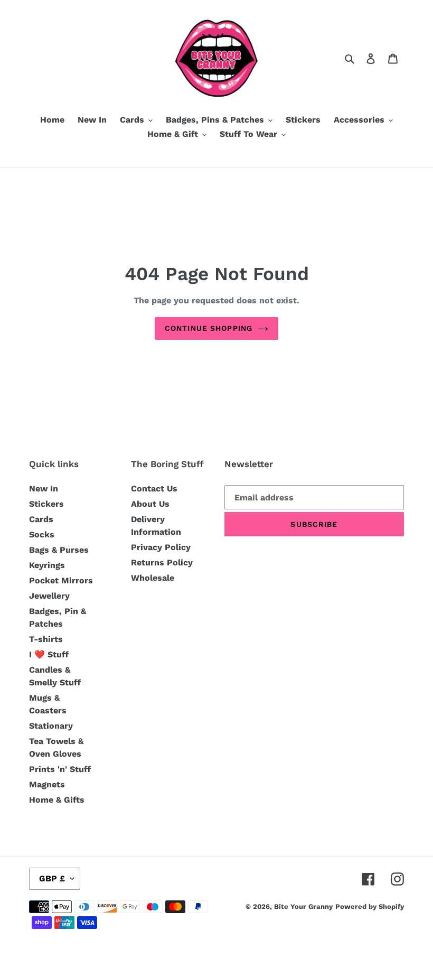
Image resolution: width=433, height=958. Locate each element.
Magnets (47, 784)
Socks (41, 534)
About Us (150, 504)
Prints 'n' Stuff (60, 769)
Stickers (46, 504)
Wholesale (152, 578)
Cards (41, 519)
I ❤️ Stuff (49, 654)
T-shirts (46, 639)
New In (43, 488)
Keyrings (47, 565)
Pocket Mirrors (61, 580)
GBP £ (52, 878)
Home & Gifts (56, 800)
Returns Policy (162, 562)
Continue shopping (208, 328)
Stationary (51, 726)
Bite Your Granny (303, 906)
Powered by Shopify (369, 906)
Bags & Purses (59, 550)
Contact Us (154, 488)
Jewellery (49, 596)
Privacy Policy (161, 547)
